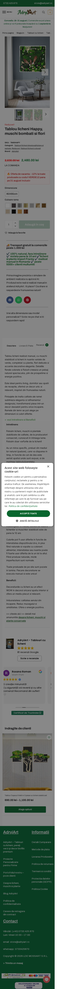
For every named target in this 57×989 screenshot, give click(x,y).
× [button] (48, 466)
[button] (27, 520)
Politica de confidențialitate (23, 506)
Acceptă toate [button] (28, 513)
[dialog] (27, 494)
